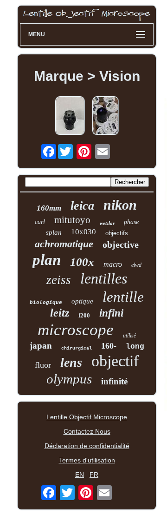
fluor (43, 365)
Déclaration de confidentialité (87, 445)
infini (111, 313)
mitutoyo (72, 219)
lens (71, 362)
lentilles (103, 278)
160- (108, 345)
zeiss (58, 280)
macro (112, 264)
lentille (123, 297)
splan (54, 232)
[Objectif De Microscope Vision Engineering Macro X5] (106, 116)
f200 (84, 315)
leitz (59, 313)
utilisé (129, 335)
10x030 (83, 231)
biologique (46, 302)
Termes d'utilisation (87, 460)
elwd (136, 265)
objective (121, 244)
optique (82, 301)
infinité (114, 381)
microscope (76, 330)
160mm (49, 208)
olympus (69, 378)
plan (46, 259)
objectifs (116, 233)
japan (41, 345)
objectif (115, 361)
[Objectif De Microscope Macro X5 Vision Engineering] (70, 116)
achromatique (64, 244)
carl (40, 221)
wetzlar (107, 223)
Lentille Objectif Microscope (86, 417)
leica (82, 205)
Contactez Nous (87, 431)
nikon (120, 204)
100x (82, 262)
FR (94, 474)
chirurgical (76, 348)
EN (79, 474)
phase (131, 221)
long (135, 347)
